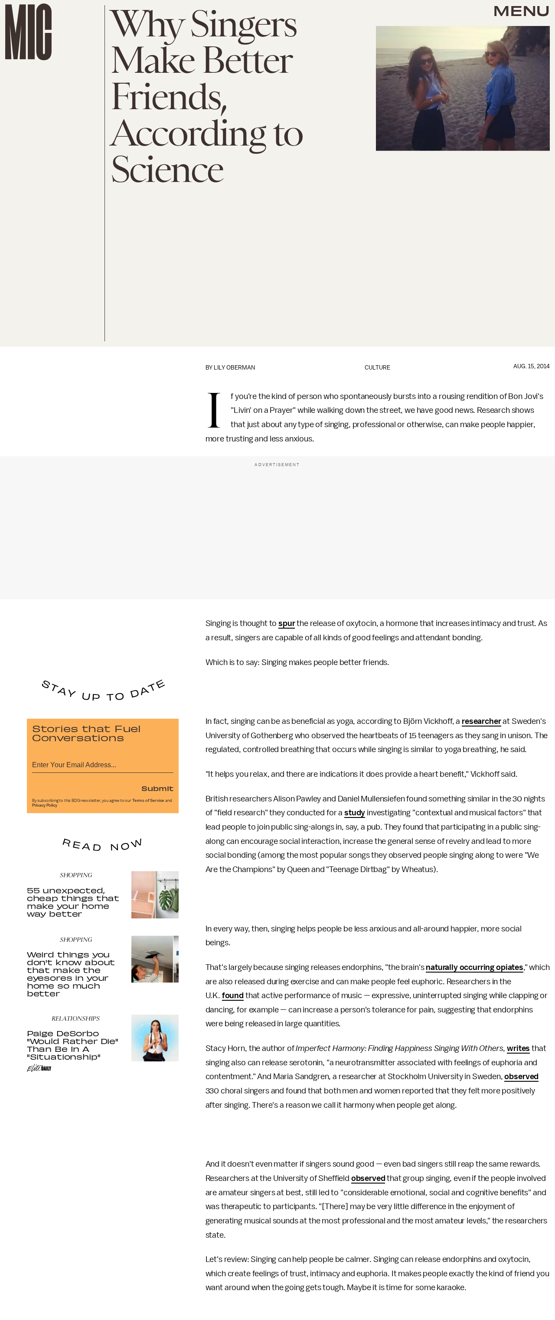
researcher (481, 721)
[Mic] (28, 31)
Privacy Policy (44, 805)
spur (286, 623)
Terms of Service (148, 800)
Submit (157, 788)
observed (521, 1076)
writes (518, 1048)
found (233, 995)
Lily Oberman (234, 367)
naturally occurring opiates (474, 967)
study (354, 812)
